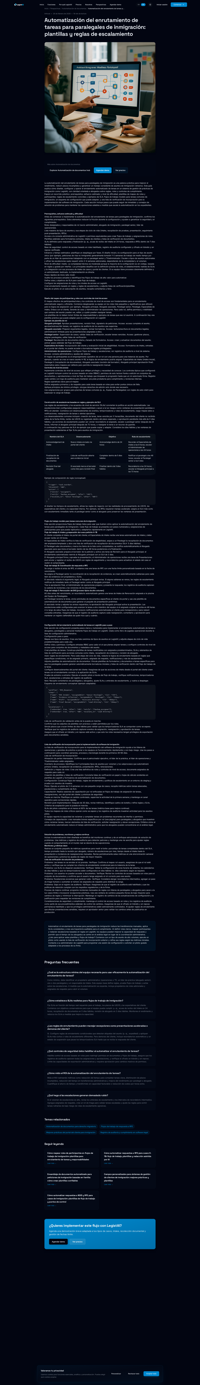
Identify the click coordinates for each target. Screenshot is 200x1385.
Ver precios (120, 170)
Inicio (42, 5)
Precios (78, 5)
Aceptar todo (151, 1374)
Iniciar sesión (162, 5)
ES (143, 4)
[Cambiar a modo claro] (150, 4)
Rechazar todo (133, 1374)
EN (139, 4)
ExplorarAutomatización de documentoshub (70, 170)
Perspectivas (101, 5)
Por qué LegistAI (65, 5)
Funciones (51, 5)
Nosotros (88, 5)
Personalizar (116, 1374)
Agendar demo (115, 5)
